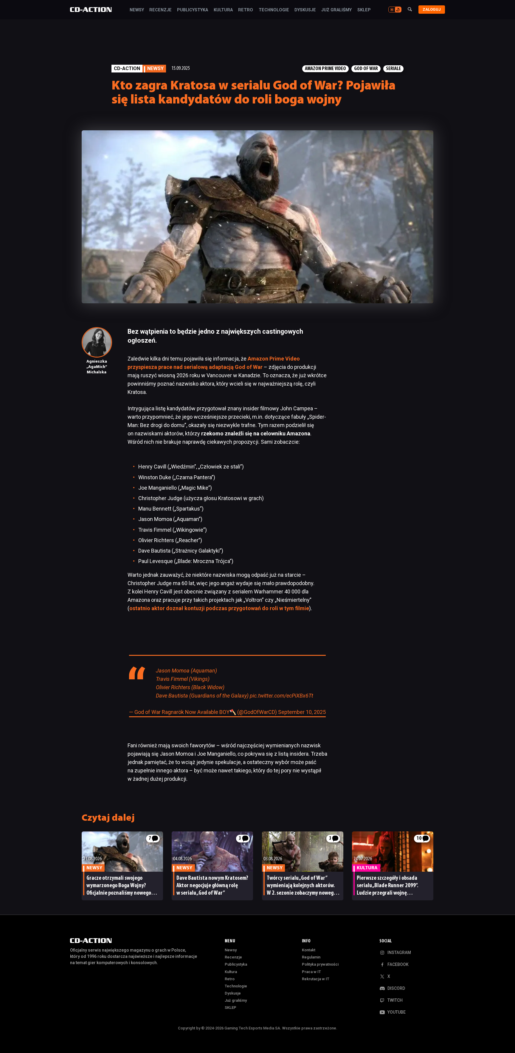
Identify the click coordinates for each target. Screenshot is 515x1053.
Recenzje (160, 10)
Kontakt (308, 950)
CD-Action (127, 68)
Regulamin (311, 957)
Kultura (223, 10)
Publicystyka (192, 10)
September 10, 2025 (302, 712)
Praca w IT (311, 971)
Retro (245, 10)
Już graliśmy (336, 10)
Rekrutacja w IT (315, 979)
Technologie (274, 10)
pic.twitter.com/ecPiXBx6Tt (281, 695)
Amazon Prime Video (325, 69)
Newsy (137, 10)
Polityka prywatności (320, 964)
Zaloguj (432, 9)
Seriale (393, 69)
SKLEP (364, 10)
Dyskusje (305, 10)
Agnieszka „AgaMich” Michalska (96, 367)
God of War (366, 69)
